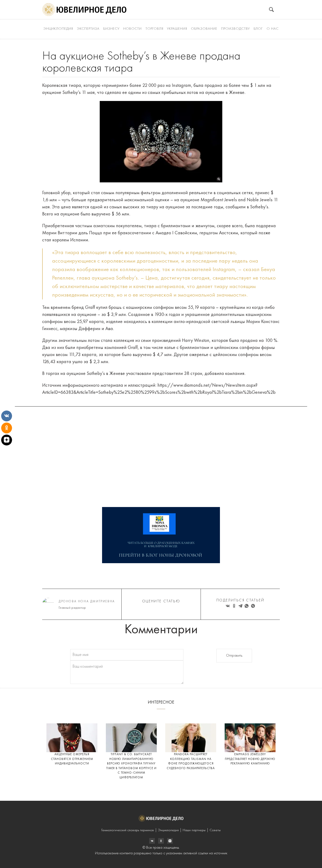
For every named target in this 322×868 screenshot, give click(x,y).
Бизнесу (111, 29)
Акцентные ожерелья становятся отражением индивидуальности (72, 759)
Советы (215, 830)
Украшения (177, 29)
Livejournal (152, 841)
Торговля (154, 29)
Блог (258, 29)
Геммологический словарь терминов (127, 830)
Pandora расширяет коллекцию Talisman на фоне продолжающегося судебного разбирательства (191, 761)
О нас (273, 29)
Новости (132, 29)
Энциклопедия (58, 29)
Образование (204, 29)
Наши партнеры (194, 830)
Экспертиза (88, 29)
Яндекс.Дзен (170, 841)
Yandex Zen (161, 841)
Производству (235, 29)
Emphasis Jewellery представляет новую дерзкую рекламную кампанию (250, 759)
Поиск (271, 9)
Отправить (234, 656)
